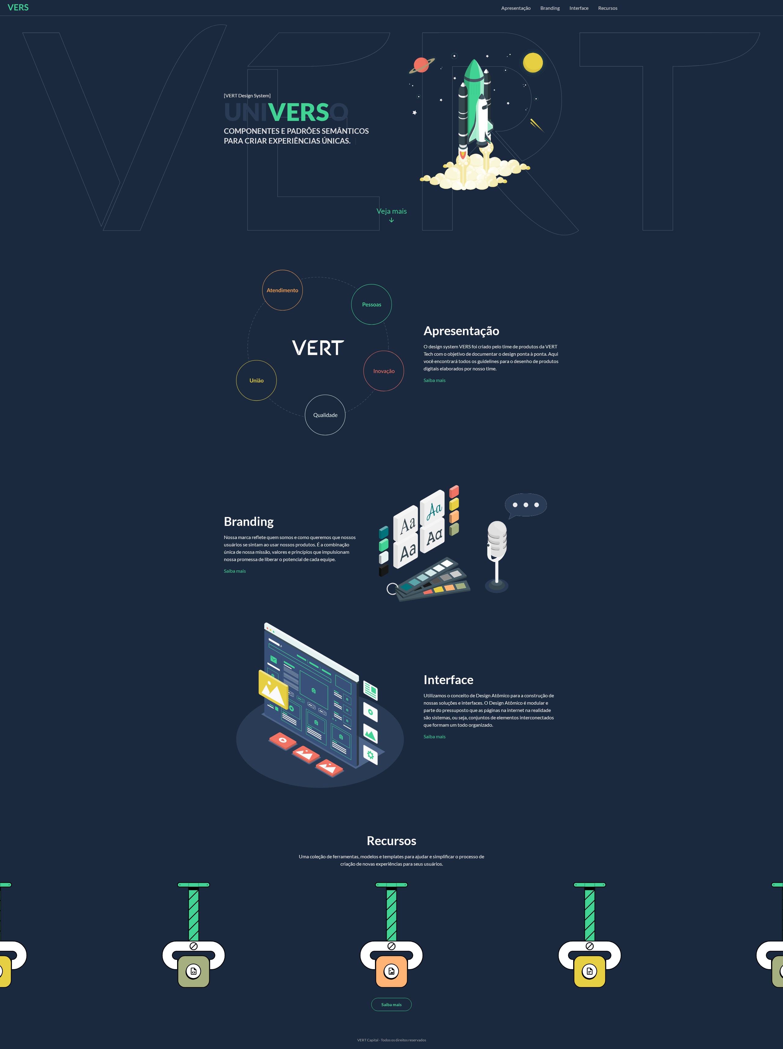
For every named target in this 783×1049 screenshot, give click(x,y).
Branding (550, 8)
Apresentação (516, 8)
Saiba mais (435, 380)
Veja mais (392, 210)
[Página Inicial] (17, 9)
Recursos (608, 8)
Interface (579, 8)
